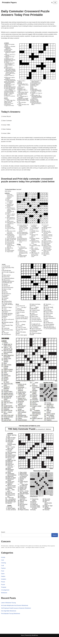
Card (2, 560)
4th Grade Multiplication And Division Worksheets (14, 605)
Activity (3, 557)
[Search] (52, 2)
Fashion (3, 568)
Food (2, 571)
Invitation (3, 579)
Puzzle (3, 584)
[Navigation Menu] (55, 2)
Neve (22, 635)
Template (3, 587)
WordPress (35, 635)
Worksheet (4, 592)
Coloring (3, 562)
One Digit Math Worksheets (8, 611)
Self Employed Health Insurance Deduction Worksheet (16, 608)
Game (2, 573)
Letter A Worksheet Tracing (8, 602)
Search (3, 532)
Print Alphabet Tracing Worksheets (10, 613)
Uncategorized (5, 590)
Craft (2, 565)
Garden (3, 576)
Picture (3, 581)
